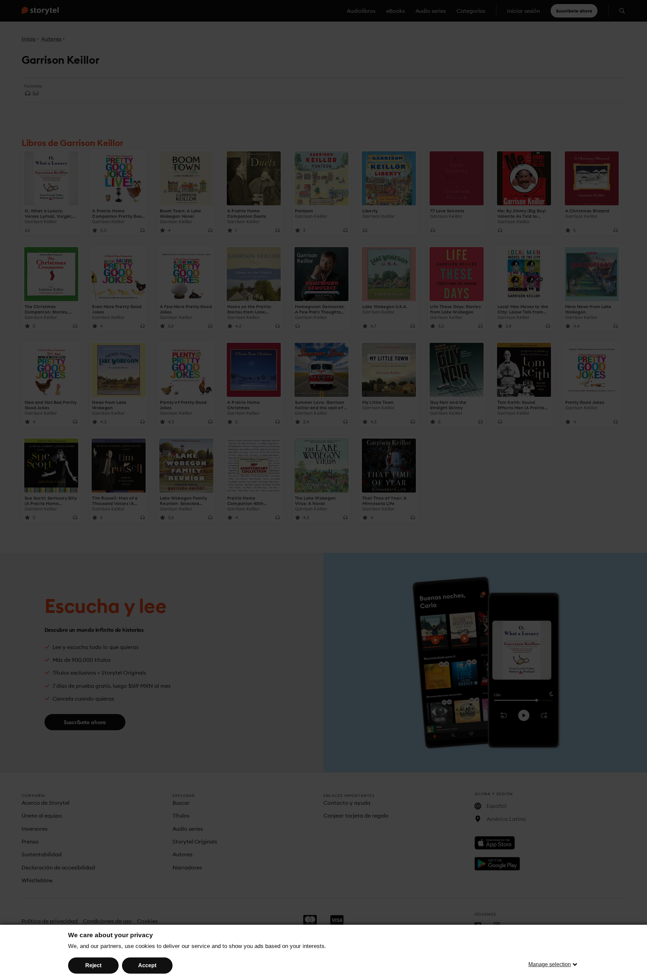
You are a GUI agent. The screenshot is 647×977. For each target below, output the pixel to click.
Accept (147, 965)
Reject (93, 965)
